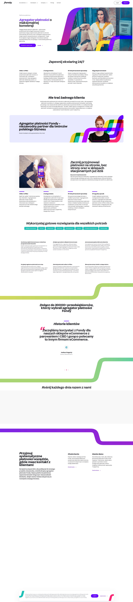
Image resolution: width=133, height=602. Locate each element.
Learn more (103, 596)
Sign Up (126, 2)
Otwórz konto (71, 467)
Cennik (39, 45)
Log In (117, 2)
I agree (94, 595)
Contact (59, 2)
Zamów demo (95, 470)
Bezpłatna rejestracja (26, 45)
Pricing (52, 2)
